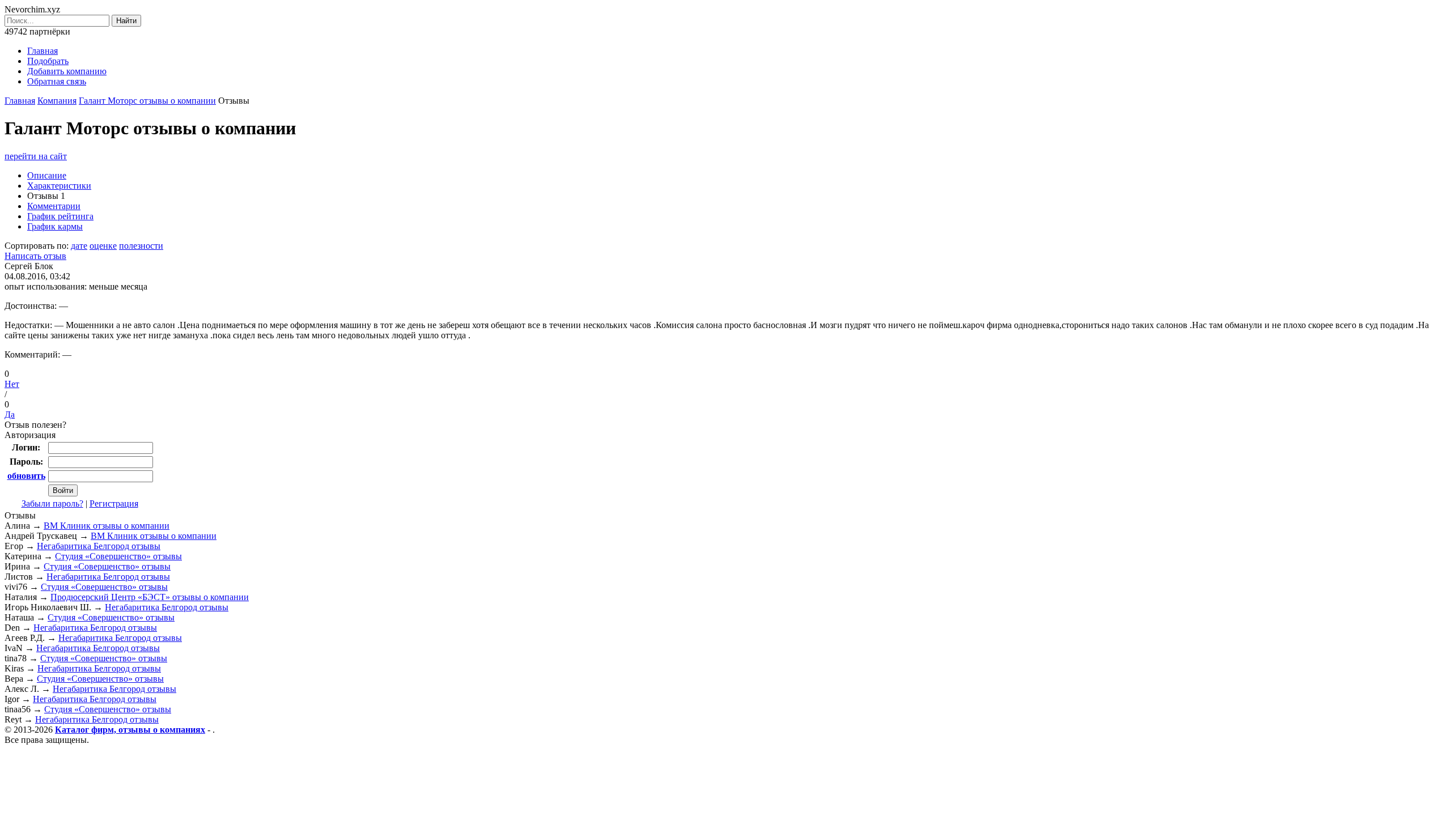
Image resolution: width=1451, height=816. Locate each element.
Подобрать (48, 61)
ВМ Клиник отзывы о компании (106, 525)
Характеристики (59, 185)
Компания (57, 100)
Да (10, 414)
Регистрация (114, 503)
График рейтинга (60, 216)
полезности (141, 245)
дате (79, 245)
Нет (12, 384)
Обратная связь (56, 81)
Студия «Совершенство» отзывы (118, 556)
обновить (26, 476)
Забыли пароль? (52, 503)
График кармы (55, 226)
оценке (103, 245)
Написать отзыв (35, 256)
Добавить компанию (67, 71)
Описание (46, 175)
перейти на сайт (36, 156)
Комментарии (53, 206)
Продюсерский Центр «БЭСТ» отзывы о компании (149, 597)
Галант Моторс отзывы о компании (147, 100)
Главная (42, 51)
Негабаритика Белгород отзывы (98, 546)
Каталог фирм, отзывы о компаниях (130, 729)
